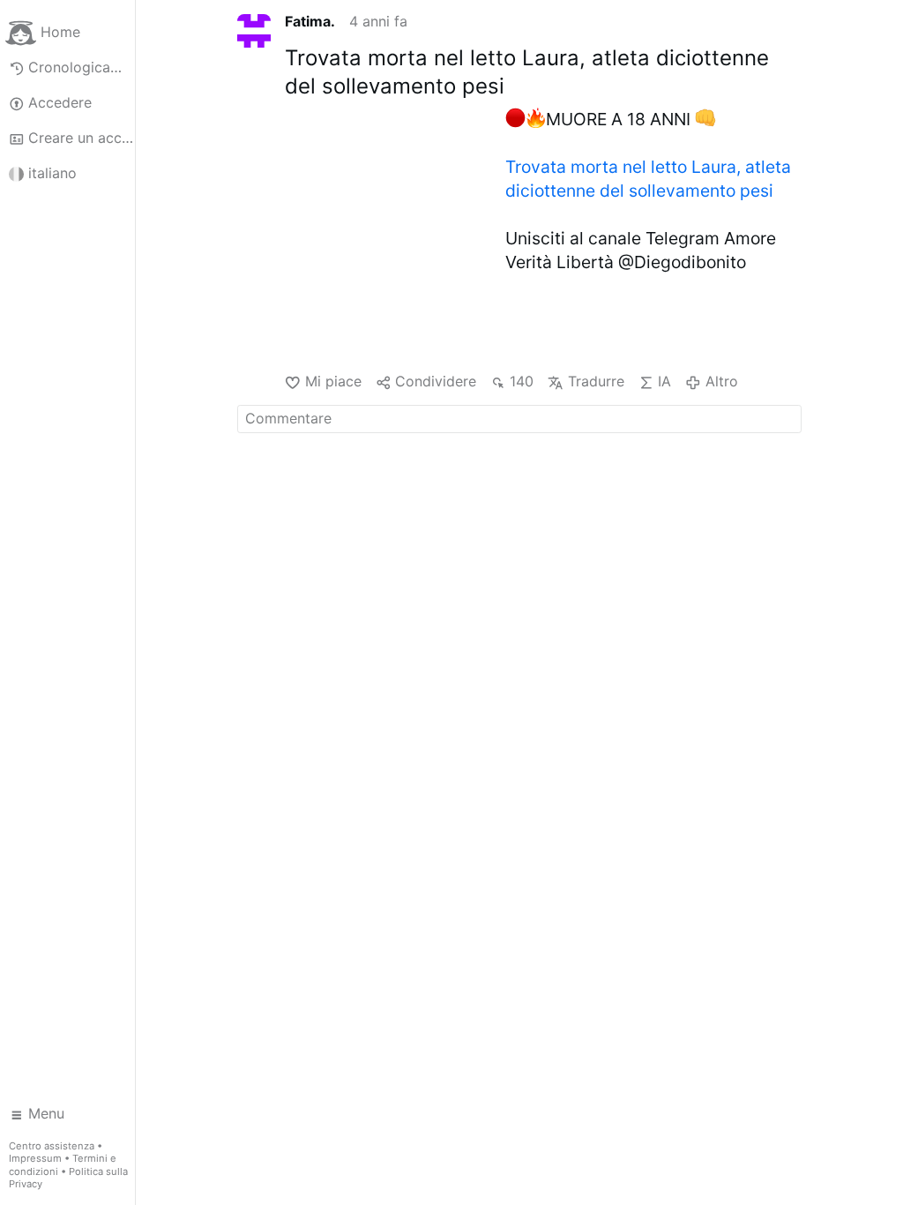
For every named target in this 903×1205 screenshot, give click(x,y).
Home (60, 32)
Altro (721, 381)
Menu (46, 1113)
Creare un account (81, 137)
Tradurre (595, 381)
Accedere (60, 102)
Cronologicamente (81, 67)
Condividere (435, 381)
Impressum (35, 1158)
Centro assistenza (51, 1146)
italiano (52, 173)
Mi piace (333, 381)
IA (664, 381)
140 (522, 381)
